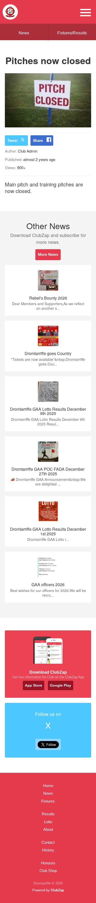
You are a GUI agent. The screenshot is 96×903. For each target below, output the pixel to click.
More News (48, 254)
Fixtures (48, 801)
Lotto (48, 822)
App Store (33, 685)
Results (48, 814)
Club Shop (48, 870)
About (48, 829)
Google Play (60, 685)
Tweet (12, 140)
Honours (48, 863)
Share (38, 140)
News (24, 33)
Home (48, 785)
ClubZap (57, 890)
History (48, 850)
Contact (48, 842)
